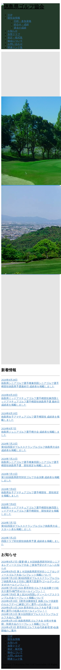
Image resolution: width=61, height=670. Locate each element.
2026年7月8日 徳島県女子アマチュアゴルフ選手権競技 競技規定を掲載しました (30, 492)
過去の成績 (20, 27)
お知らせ (13, 31)
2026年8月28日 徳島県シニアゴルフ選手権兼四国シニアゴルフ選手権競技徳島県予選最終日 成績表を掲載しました (30, 383)
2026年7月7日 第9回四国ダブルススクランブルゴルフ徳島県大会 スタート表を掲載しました (30, 526)
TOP (10, 15)
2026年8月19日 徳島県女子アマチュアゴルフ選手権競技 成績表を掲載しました (30, 416)
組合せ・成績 (21, 24)
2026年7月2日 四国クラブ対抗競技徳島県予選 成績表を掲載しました (30, 541)
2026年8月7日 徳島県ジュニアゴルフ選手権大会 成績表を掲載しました (30, 431)
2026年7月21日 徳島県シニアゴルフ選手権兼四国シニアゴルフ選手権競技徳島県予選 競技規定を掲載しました (30, 462)
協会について (15, 40)
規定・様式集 (15, 37)
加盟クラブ (14, 34)
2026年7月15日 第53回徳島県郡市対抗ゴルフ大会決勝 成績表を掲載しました (30, 477)
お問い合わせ (15, 44)
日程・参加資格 (22, 21)
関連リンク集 (15, 47)
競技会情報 (14, 18)
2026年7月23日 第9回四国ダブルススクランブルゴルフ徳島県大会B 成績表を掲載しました (30, 447)
